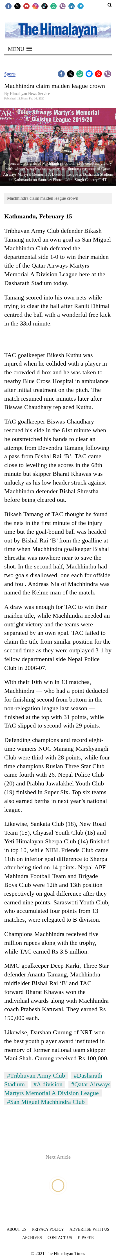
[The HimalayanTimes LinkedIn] (71, 6)
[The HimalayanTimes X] (17, 6)
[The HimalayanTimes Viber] (62, 6)
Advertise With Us (89, 1229)
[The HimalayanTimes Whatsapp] (53, 6)
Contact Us (60, 1238)
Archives (32, 1238)
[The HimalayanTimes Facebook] (8, 6)
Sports (9, 73)
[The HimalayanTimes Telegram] (80, 6)
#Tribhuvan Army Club (36, 1075)
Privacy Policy (48, 1229)
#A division (48, 1084)
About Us (16, 1229)
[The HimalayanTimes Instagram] (35, 6)
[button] (20, 49)
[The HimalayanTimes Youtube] (26, 6)
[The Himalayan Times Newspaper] (58, 30)
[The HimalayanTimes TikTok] (44, 6)
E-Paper (86, 1238)
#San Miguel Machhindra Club (46, 1101)
